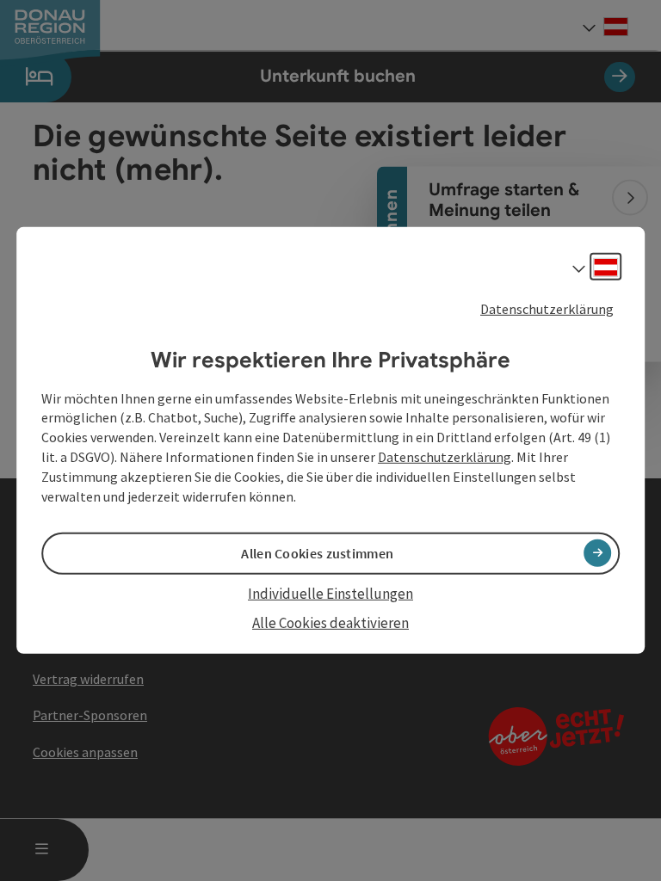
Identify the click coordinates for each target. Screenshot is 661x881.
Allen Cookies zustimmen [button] (317, 553)
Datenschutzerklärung (547, 308)
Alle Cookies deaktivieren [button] (330, 622)
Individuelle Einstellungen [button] (330, 593)
